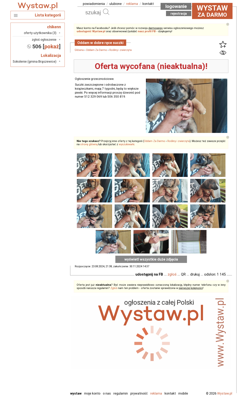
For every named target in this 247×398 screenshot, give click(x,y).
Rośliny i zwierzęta (120, 50)
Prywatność (139, 393)
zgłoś (172, 274)
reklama (132, 4)
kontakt (148, 4)
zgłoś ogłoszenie (44, 39)
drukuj (195, 274)
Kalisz (52, 339)
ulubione (115, 4)
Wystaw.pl (224, 393)
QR (183, 274)
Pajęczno (50, 354)
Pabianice (50, 349)
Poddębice (49, 359)
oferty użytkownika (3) (40, 33)
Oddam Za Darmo (96, 50)
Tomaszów (49, 368)
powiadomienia (94, 4)
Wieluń (52, 378)
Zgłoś (113, 288)
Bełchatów (49, 324)
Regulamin (120, 393)
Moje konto (92, 393)
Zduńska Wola (47, 388)
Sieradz (51, 363)
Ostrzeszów (48, 344)
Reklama (156, 393)
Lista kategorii (48, 15)
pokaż (51, 46)
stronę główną (89, 144)
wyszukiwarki (126, 144)
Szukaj (106, 11)
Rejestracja (179, 13)
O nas (107, 393)
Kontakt (170, 393)
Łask (53, 329)
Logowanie (176, 6)
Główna (79, 50)
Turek (52, 373)
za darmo (212, 11)
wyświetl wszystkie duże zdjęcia (151, 259)
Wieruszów (49, 383)
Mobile (183, 393)
